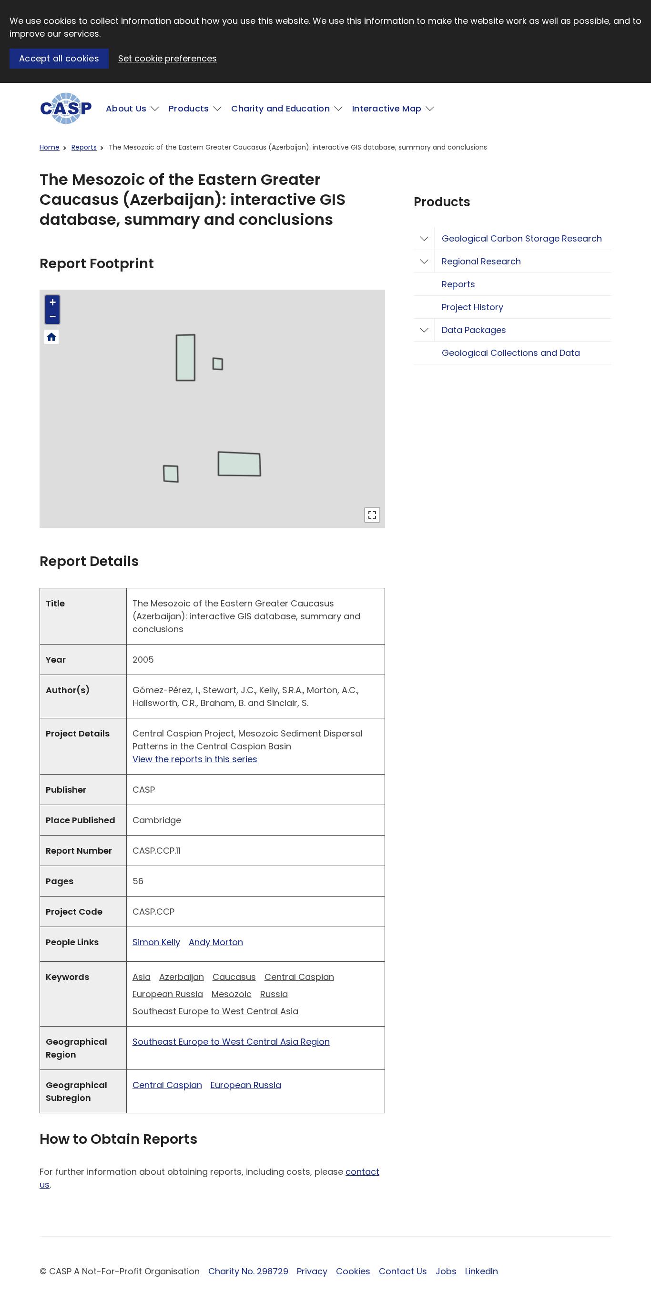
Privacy (312, 1271)
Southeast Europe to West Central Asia (215, 1011)
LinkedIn (481, 1271)
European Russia (167, 994)
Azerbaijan (181, 977)
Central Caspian (299, 977)
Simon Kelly (156, 942)
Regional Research (481, 261)
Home (50, 147)
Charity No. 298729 (248, 1271)
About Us (126, 108)
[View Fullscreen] (372, 515)
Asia (141, 977)
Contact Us (403, 1271)
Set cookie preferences (167, 58)
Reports (84, 147)
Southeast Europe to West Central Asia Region (231, 1042)
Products (189, 108)
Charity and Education (280, 108)
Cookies (353, 1271)
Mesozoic (232, 994)
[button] (52, 302)
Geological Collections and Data (511, 353)
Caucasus (234, 977)
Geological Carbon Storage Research (522, 238)
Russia (274, 994)
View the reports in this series (194, 759)
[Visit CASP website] (66, 108)
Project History (472, 307)
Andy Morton (216, 942)
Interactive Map (386, 108)
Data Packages (474, 330)
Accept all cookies (59, 58)
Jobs (446, 1271)
